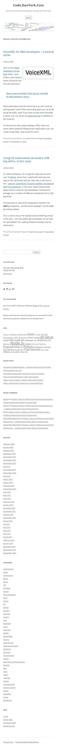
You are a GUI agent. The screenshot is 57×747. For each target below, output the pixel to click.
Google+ (6, 611)
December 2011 (9, 508)
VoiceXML (48, 138)
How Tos (6, 614)
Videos (6, 351)
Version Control (9, 687)
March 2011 (7, 537)
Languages (29, 340)
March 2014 (7, 479)
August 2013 (8, 482)
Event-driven (23, 338)
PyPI (21, 347)
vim (11, 352)
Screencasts (38, 347)
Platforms (42, 344)
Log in (5, 716)
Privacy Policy (8, 742)
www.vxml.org (34, 116)
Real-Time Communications (14, 662)
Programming (11, 346)
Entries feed (7, 719)
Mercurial (6, 344)
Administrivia (8, 569)
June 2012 (7, 492)
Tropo (27, 349)
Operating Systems (10, 646)
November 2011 (9, 511)
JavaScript (19, 339)
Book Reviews (22, 334)
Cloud (38, 334)
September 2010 (9, 553)
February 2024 (8, 444)
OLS (33, 344)
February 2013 (8, 486)
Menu (28, 18)
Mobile (6, 633)
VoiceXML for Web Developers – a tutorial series (28, 53)
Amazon (6, 334)
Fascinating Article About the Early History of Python (23, 373)
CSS (46, 334)
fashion (6, 405)
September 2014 (9, 473)
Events (30, 337)
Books (30, 334)
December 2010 (9, 546)
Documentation (8, 338)
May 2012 (7, 495)
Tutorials (6, 678)
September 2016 (9, 460)
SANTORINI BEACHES (11, 418)
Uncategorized (9, 684)
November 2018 (9, 457)
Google (6, 340)
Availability (13, 334)
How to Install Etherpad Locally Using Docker (20, 377)
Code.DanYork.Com (28, 5)
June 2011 (7, 527)
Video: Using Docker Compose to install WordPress (23, 383)
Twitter (6, 681)
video (47, 350)
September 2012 (9, 489)
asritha (6, 399)
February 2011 (8, 540)
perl (37, 344)
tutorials (35, 349)
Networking (7, 636)
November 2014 (9, 470)
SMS (5, 349)
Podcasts (6, 652)
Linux (40, 339)
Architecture (8, 575)
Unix (42, 350)
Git (24, 232)
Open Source (8, 643)
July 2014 (6, 476)
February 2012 (8, 502)
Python (28, 346)
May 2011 (7, 530)
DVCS (16, 338)
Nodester (28, 344)
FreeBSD (37, 338)
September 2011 (9, 518)
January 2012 (8, 505)
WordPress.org (9, 726)
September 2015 (9, 463)
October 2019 (8, 450)
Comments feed (9, 723)
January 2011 (8, 543)
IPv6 (11, 339)
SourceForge (19, 350)
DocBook (6, 588)
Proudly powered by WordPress (27, 742)
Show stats (7, 273)
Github (13, 177)
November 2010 (9, 550)
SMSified (10, 349)
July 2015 (6, 466)
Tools (5, 671)
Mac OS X (47, 340)
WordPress (7, 700)
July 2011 (6, 524)
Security (6, 665)
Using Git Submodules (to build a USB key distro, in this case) (26, 159)
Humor (6, 617)
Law (35, 340)
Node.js (17, 343)
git (38, 174)
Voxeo (5, 141)
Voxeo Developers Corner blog (11, 70)
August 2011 (8, 521)
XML (26, 352)
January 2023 (8, 447)
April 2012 (7, 498)
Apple (5, 572)
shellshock (47, 347)
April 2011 (7, 534)
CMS (42, 334)
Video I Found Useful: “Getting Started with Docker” (23, 380)
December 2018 (9, 454)
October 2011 (8, 514)
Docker (6, 591)
